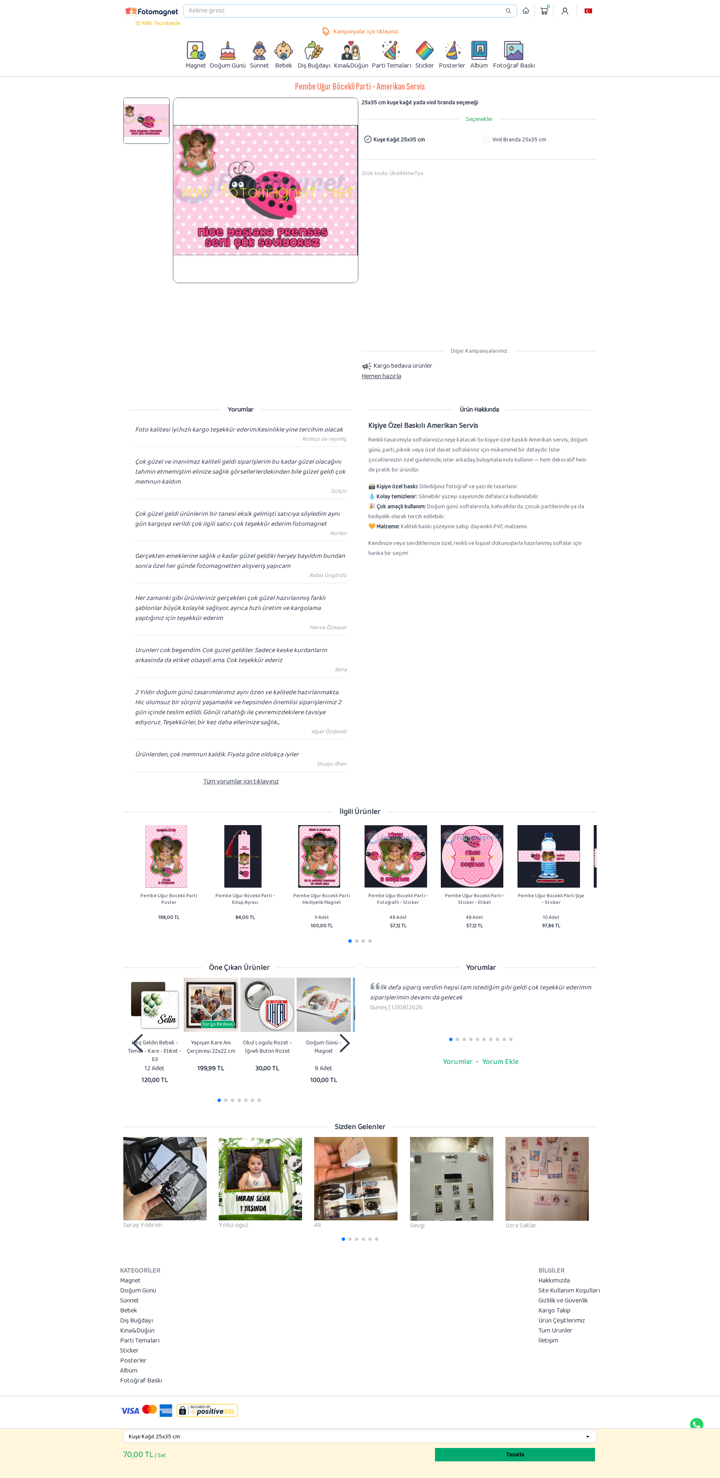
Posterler (133, 1361)
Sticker (129, 1351)
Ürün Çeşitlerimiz (561, 1321)
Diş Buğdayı (136, 1321)
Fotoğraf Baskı (141, 1381)
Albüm (129, 1371)
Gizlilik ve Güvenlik (563, 1301)
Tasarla (515, 1454)
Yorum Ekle (500, 1062)
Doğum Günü (138, 1291)
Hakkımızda (554, 1281)
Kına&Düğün (137, 1331)
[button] (588, 11)
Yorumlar (457, 1062)
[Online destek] (696, 1424)
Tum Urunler (555, 1331)
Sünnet (129, 1301)
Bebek (128, 1311)
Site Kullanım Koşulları (569, 1291)
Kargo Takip (554, 1311)
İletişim (548, 1341)
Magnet (130, 1281)
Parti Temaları (140, 1341)
